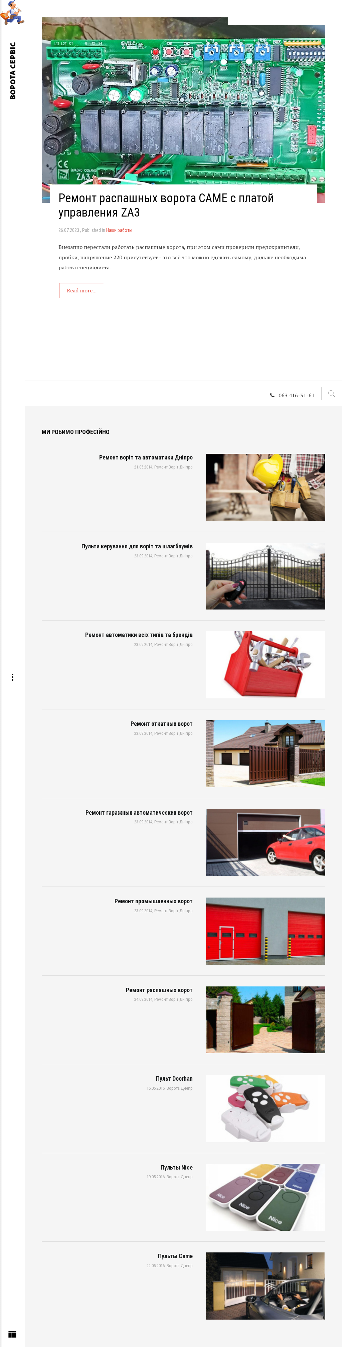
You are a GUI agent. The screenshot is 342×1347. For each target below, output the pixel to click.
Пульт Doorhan (174, 1078)
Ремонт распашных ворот (159, 989)
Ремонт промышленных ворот (154, 901)
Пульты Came (175, 1255)
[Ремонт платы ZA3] (183, 110)
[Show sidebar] (12, 1336)
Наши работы (119, 230)
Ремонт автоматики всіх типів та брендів (139, 634)
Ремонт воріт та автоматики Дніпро (146, 457)
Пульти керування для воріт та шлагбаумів (137, 546)
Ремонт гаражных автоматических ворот (139, 812)
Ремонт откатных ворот (162, 723)
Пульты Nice (177, 1167)
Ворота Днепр (180, 1088)
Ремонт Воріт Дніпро (173, 466)
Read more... (82, 290)
